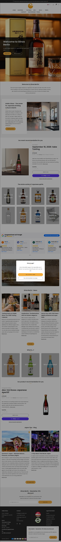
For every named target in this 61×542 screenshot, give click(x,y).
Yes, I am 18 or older (30, 274)
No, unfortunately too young (30, 278)
